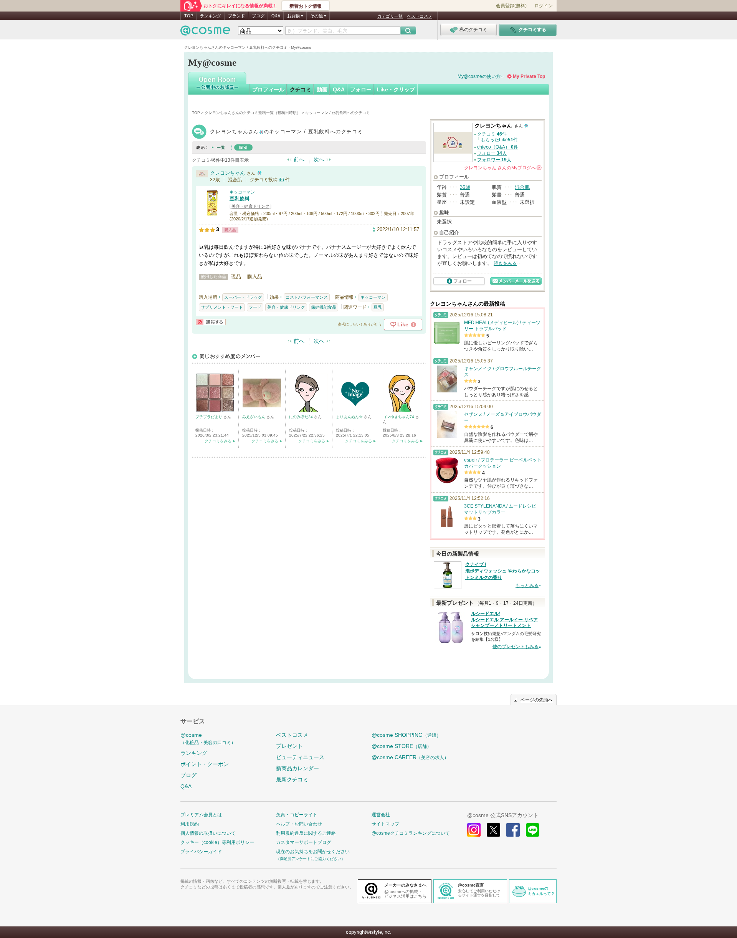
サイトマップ (385, 824)
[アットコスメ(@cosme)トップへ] (205, 32)
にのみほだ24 (301, 417)
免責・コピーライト (296, 814)
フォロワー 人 (494, 159)
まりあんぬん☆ (350, 417)
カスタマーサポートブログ (303, 842)
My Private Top (529, 76)
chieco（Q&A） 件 (497, 147)
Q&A (275, 15)
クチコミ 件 (492, 134)
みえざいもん (254, 417)
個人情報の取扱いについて (208, 833)
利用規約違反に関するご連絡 (306, 833)
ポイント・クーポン (204, 764)
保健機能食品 (323, 307)
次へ (319, 159)
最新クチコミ (292, 779)
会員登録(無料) (511, 5)
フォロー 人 (492, 153)
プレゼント (289, 746)
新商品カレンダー (297, 768)
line (532, 830)
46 (281, 179)
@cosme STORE (401, 746)
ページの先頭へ (537, 700)
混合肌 (522, 187)
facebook (513, 830)
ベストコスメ (419, 16)
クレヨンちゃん (227, 173)
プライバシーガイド (201, 851)
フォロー (361, 89)
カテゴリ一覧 (390, 16)
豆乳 (377, 307)
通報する (211, 322)
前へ (299, 159)
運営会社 (381, 814)
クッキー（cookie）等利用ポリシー (217, 842)
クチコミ (300, 89)
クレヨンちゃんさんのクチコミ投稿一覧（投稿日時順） (253, 113)
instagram (474, 830)
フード (255, 307)
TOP (188, 15)
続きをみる (505, 263)
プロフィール (268, 89)
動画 (322, 89)
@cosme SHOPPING (406, 735)
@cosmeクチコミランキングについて (411, 833)
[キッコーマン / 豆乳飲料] (212, 213)
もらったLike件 (499, 139)
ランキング (210, 15)
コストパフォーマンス (307, 297)
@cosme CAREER (410, 757)
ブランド (236, 15)
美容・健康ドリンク (250, 206)
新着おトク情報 (305, 6)
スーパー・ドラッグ (243, 297)
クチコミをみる (218, 441)
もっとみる (527, 585)
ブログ (258, 15)
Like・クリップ (396, 89)
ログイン (543, 5)
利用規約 (189, 824)
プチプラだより (209, 417)
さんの (502, 167)
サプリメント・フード (222, 307)
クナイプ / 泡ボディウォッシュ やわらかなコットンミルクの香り (502, 571)
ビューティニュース (300, 757)
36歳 (465, 187)
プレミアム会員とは (201, 814)
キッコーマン (242, 192)
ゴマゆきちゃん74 (399, 417)
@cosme (208, 738)
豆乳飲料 (240, 199)
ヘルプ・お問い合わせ (299, 824)
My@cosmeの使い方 (479, 76)
